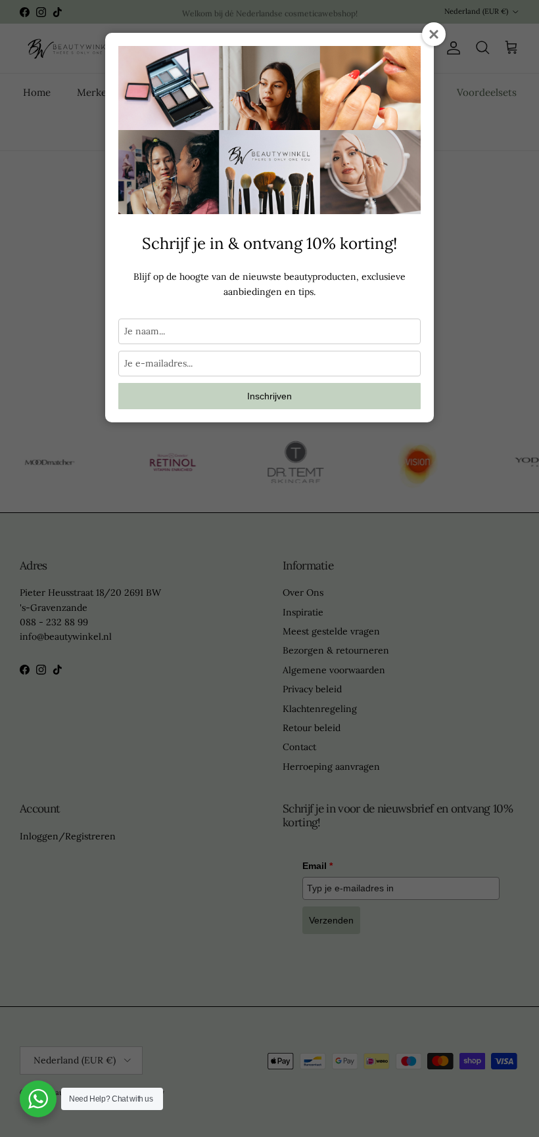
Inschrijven (269, 396)
